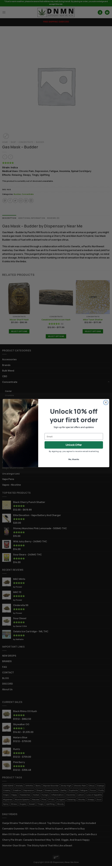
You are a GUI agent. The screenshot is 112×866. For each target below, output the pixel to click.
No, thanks (73, 459)
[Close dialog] (105, 402)
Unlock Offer (74, 445)
